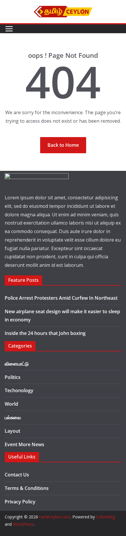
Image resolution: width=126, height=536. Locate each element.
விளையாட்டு (17, 363)
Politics (13, 377)
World (11, 404)
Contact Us (17, 474)
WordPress (23, 524)
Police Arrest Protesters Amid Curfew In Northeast (61, 298)
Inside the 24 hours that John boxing (45, 333)
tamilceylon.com (54, 517)
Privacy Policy (20, 501)
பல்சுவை (13, 417)
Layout (12, 431)
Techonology (19, 390)
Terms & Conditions (27, 488)
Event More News (24, 444)
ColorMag (105, 517)
